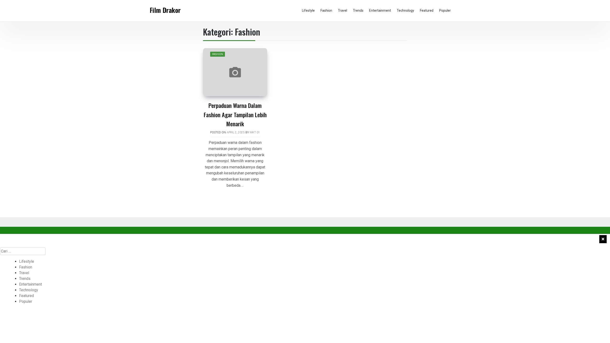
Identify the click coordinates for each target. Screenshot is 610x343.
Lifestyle (308, 10)
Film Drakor (165, 10)
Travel (342, 10)
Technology (405, 10)
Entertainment (380, 10)
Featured (426, 10)
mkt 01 (255, 132)
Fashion (326, 10)
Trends (358, 10)
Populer (445, 10)
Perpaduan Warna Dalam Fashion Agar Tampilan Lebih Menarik (235, 114)
